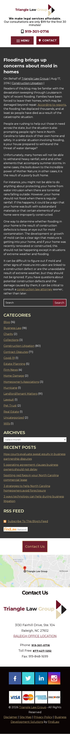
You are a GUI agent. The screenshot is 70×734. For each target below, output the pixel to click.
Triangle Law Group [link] (35, 78)
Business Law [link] (12, 328)
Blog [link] (7, 322)
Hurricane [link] (10, 387)
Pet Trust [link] (10, 405)
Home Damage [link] (14, 375)
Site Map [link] (25, 717)
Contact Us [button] (35, 546)
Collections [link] (11, 340)
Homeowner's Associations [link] (21, 381)
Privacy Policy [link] (43, 717)
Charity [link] (8, 334)
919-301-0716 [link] (37, 31)
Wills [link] (7, 423)
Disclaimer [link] (11, 717)
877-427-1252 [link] (42, 650)
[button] (22, 40)
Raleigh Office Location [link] (35, 636)
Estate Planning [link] (14, 363)
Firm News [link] (11, 369)
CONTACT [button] (49, 40)
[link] (35, 10)
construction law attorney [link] (34, 289)
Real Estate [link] (11, 411)
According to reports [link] (52, 104)
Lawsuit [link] (9, 399)
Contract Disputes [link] (16, 352)
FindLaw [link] (53, 721)
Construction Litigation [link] (27, 83)
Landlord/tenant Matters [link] (20, 393)
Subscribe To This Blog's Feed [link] (28, 521)
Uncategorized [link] (14, 417)
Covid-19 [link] (9, 358)
